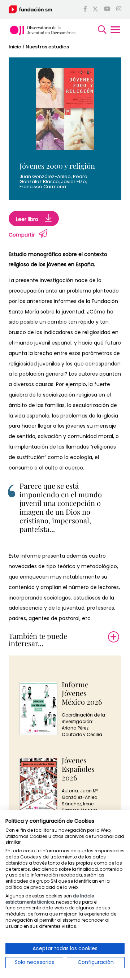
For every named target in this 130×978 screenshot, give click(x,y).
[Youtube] (107, 9)
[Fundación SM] (30, 9)
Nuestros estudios (47, 46)
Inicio (15, 46)
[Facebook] (85, 9)
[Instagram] (118, 9)
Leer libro (28, 219)
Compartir (22, 234)
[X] (95, 9)
